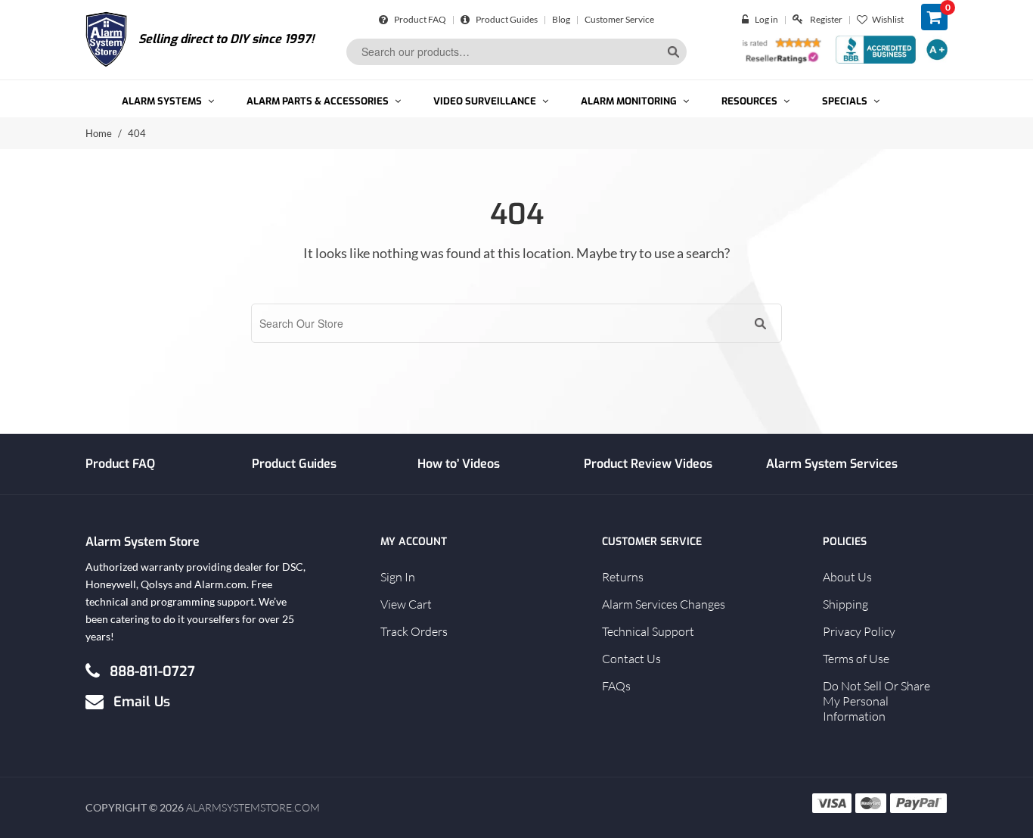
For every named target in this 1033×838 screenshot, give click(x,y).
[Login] (748, 19)
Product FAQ (419, 19)
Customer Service (619, 19)
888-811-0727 (152, 670)
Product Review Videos (648, 464)
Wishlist (888, 19)
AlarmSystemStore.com (253, 807)
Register (826, 19)
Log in (766, 19)
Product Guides (506, 19)
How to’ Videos (458, 464)
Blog (561, 19)
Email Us (141, 701)
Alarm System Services (832, 464)
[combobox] (516, 52)
